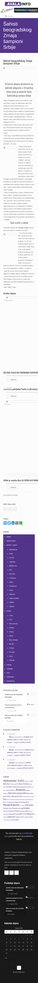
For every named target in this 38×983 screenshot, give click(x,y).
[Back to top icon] (19, 968)
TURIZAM (9, 669)
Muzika (11, 644)
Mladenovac (13, 566)
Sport (11, 656)
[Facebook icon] (17, 976)
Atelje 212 (27, 781)
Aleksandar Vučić (13, 780)
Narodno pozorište (17, 793)
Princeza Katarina (8, 811)
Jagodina (12, 562)
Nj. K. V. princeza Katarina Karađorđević (16, 802)
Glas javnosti (13, 624)
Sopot (11, 590)
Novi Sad (12, 574)
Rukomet (12, 814)
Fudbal (29, 787)
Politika (11, 648)
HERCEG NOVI (10, 541)
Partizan (29, 805)
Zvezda (12, 820)
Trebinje (8, 665)
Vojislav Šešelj (28, 817)
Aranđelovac (13, 549)
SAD (21, 814)
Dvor (10, 619)
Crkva (11, 615)
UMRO (5, 817)
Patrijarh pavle (16, 808)
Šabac (11, 582)
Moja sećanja (13, 640)
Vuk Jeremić (6, 820)
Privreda (12, 652)
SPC (24, 814)
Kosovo (20, 789)
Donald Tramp (11, 787)
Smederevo (13, 586)
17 (6, 946)
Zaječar (11, 606)
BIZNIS (8, 537)
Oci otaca (22, 805)
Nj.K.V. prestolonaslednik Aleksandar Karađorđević (19, 799)
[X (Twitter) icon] (19, 976)
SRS (33, 814)
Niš (4, 799)
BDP (31, 781)
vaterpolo (11, 817)
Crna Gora (13, 784)
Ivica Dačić (9, 790)
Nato (21, 796)
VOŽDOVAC (10, 677)
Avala (11, 554)
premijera (26, 808)
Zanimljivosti (10, 681)
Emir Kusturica (22, 787)
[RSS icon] (21, 976)
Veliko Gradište (14, 598)
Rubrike (8, 611)
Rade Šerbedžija (23, 811)
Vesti (8, 673)
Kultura (11, 632)
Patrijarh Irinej (7, 808)
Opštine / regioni (11, 545)
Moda (11, 636)
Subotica (12, 594)
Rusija (17, 814)
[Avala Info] (18, 4)
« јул (5, 958)
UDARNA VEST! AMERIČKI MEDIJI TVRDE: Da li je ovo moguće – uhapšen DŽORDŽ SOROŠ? (20, 739)
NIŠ (10, 570)
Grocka (11, 558)
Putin (17, 811)
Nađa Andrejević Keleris (29, 796)
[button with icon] (5, 509)
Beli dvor (6, 784)
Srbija (28, 814)
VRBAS (11, 602)
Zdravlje (11, 660)
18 (10, 946)
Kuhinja (11, 628)
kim (15, 790)
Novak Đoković (11, 804)
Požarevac (12, 578)
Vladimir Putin (19, 817)
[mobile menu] (35, 4)
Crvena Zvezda (23, 784)
